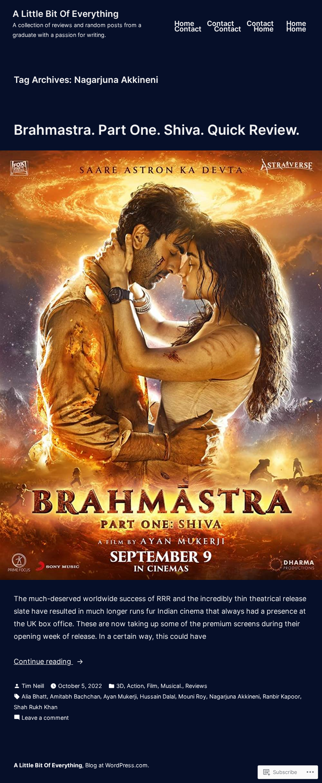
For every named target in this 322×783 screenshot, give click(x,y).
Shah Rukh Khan (35, 707)
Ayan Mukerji (120, 696)
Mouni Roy (192, 696)
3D (120, 685)
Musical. (171, 685)
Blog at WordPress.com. (117, 765)
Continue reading (43, 662)
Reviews (196, 685)
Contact (220, 24)
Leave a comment (45, 718)
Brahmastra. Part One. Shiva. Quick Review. (157, 129)
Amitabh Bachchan (75, 696)
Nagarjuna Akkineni (234, 696)
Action (135, 685)
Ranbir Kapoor (281, 696)
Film (152, 685)
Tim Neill (33, 685)
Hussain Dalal (157, 696)
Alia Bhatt (34, 696)
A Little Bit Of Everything (66, 13)
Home (184, 24)
